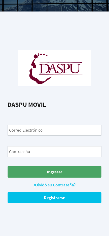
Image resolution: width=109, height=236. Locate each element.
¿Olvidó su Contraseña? (55, 185)
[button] (54, 172)
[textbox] (54, 130)
